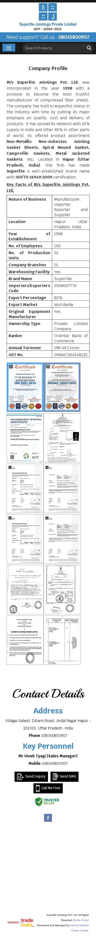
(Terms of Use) (81, 920)
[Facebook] (48, 821)
